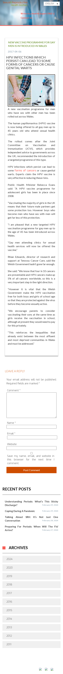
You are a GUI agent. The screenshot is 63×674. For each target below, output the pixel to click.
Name (11, 423)
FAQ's (51, 13)
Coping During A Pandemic (20, 511)
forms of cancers (25, 170)
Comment (14, 390)
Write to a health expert (34, 13)
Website (12, 444)
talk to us (10, 666)
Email (11, 433)
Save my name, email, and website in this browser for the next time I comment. (30, 459)
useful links (28, 666)
